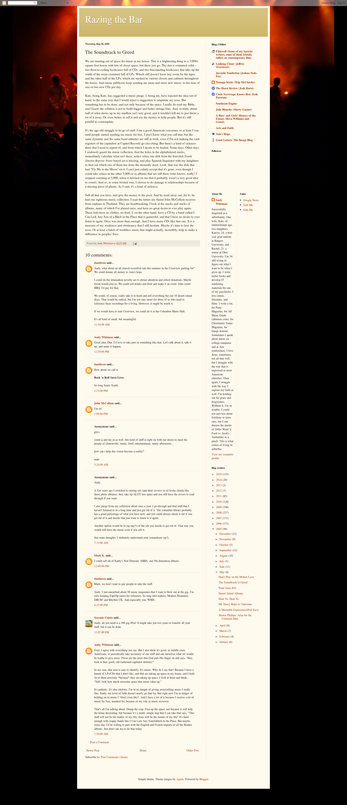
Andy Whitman (103, 337)
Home (143, 750)
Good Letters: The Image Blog (234, 140)
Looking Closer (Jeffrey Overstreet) (230, 65)
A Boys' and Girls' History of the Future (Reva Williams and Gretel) (236, 118)
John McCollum (104, 403)
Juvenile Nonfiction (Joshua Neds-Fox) (236, 74)
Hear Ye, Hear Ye (229, 599)
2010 (219, 502)
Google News (251, 200)
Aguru (180, 779)
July (222, 561)
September (225, 550)
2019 (219, 474)
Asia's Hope (223, 134)
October (224, 545)
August (223, 555)
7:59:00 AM (101, 734)
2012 (219, 490)
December (225, 534)
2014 (219, 480)
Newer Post (92, 750)
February (225, 636)
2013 (219, 485)
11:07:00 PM (101, 632)
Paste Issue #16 (227, 588)
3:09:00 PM (101, 414)
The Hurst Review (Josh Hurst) (235, 88)
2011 (219, 496)
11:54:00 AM (101, 324)
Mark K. (99, 555)
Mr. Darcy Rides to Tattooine (235, 604)
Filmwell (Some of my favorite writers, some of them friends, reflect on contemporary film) (234, 54)
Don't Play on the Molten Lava (236, 577)
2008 (219, 512)
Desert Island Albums (231, 593)
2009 (219, 507)
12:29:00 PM (101, 351)
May (222, 572)
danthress (100, 263)
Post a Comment (99, 742)
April (222, 625)
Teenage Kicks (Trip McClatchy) (235, 82)
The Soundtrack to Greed (233, 582)
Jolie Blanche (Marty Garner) (234, 109)
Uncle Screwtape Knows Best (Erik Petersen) (237, 95)
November (225, 539)
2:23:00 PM (101, 391)
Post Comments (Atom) (114, 757)
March (223, 631)
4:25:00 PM (101, 605)
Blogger (203, 779)
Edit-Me (248, 205)
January (224, 642)
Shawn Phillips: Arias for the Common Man (235, 616)
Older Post (193, 750)
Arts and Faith (225, 128)
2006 (219, 523)
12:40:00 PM (101, 566)
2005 (219, 529)
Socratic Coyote (103, 617)
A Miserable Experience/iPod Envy (239, 610)
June (222, 566)
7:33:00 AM (101, 543)
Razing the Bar (114, 18)
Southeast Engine (226, 103)
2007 (219, 518)
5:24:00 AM (101, 464)
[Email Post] (134, 243)
